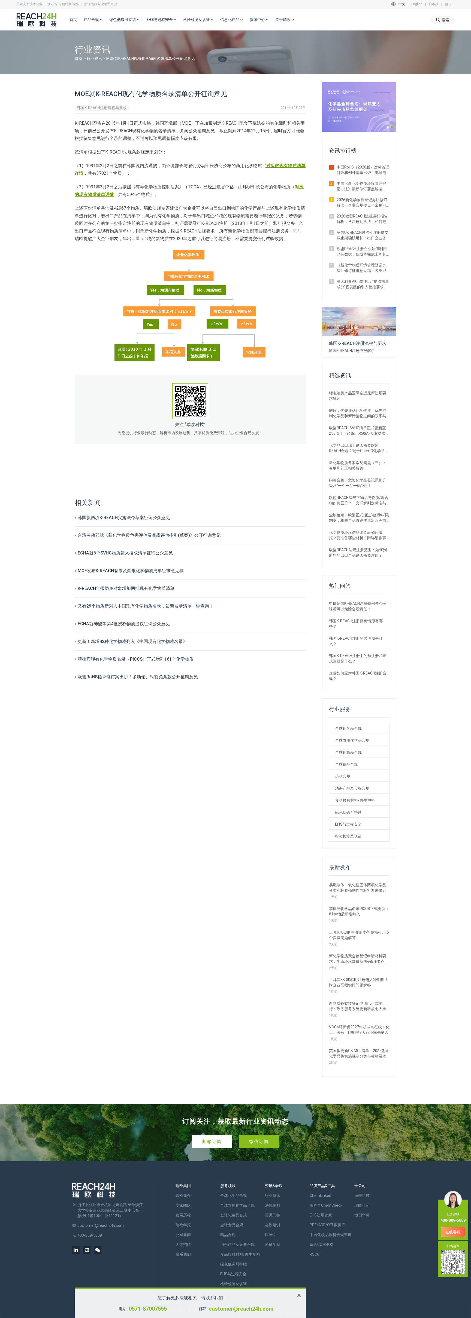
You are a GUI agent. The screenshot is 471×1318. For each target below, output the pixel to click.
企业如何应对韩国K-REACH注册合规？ (358, 676)
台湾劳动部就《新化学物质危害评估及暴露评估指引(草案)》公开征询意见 (149, 535)
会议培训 (272, 1225)
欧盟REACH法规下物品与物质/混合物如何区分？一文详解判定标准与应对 (358, 500)
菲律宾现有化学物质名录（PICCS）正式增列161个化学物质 (136, 659)
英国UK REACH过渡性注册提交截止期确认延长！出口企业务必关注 (362, 235)
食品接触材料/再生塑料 (355, 800)
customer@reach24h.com (241, 1308)
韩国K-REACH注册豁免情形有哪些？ (356, 624)
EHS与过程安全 (348, 824)
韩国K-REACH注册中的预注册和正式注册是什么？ (358, 658)
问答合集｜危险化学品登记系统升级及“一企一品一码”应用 (357, 483)
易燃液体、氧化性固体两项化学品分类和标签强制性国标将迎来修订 (357, 888)
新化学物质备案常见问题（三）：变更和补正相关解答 (357, 465)
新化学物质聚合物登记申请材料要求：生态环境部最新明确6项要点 (357, 959)
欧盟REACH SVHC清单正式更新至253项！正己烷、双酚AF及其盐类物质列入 (359, 431)
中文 (401, 4)
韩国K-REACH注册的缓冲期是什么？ (356, 641)
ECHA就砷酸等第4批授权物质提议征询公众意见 (124, 623)
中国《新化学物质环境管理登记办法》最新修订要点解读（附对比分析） (361, 186)
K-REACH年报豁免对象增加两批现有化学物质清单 (126, 588)
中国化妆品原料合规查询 (331, 1235)
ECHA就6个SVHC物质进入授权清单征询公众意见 (125, 553)
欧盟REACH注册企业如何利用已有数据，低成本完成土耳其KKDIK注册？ (362, 252)
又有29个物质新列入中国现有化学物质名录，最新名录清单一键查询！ (145, 606)
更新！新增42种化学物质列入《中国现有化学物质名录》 (132, 641)
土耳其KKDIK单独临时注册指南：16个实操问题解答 (359, 935)
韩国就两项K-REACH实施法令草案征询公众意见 (124, 517)
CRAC (270, 1235)
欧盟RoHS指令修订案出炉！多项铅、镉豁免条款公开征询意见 (138, 676)
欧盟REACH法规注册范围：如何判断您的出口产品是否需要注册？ (358, 552)
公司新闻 (183, 1235)
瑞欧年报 (183, 1225)
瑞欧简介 (183, 1195)
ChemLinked (320, 1195)
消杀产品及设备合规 (352, 788)
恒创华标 (362, 1215)
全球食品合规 (346, 764)
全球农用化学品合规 (352, 740)
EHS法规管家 (321, 1215)
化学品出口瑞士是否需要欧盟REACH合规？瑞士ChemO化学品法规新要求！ (358, 448)
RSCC (314, 1254)
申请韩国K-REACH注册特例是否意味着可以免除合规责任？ (358, 606)
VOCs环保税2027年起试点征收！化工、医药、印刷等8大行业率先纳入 (359, 1030)
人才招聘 (183, 1244)
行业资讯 (94, 58)
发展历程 (183, 1215)
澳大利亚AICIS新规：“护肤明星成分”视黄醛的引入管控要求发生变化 (363, 284)
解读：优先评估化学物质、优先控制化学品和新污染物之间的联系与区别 (357, 413)
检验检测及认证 (348, 836)
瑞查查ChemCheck (326, 1205)
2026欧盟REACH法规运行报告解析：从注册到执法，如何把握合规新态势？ (362, 219)
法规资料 (272, 1205)
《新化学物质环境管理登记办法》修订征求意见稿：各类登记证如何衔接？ (361, 268)
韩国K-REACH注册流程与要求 (102, 108)
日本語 (434, 4)
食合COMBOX (321, 1244)
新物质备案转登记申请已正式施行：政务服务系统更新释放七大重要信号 (357, 1006)
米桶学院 (272, 1244)
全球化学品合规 (348, 728)
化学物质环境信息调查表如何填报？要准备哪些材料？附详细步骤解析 (357, 535)
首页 (73, 19)
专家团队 (183, 1205)
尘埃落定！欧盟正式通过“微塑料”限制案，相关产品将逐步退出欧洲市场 (359, 518)
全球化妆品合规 (348, 752)
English (416, 4)
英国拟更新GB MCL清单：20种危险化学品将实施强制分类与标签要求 (359, 1053)
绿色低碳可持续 (348, 812)
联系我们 (183, 1254)
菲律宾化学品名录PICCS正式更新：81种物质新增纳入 (359, 911)
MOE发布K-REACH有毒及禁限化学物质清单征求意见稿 (131, 570)
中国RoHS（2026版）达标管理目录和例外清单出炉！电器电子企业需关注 (363, 170)
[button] (388, 127)
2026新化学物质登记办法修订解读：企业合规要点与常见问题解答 (362, 203)
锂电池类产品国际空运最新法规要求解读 (357, 396)
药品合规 (342, 776)
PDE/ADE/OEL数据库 (327, 1225)
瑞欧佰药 (362, 1205)
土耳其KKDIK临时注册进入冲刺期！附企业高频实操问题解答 (358, 982)
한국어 (450, 4)
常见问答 (272, 1215)
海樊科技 (362, 1195)
